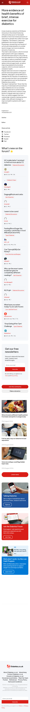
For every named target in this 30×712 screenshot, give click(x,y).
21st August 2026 (7, 421)
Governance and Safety (9, 678)
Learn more (8, 572)
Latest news (15, 474)
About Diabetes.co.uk (11, 672)
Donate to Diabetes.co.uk (15, 676)
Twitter (6, 134)
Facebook (7, 132)
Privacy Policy (14, 375)
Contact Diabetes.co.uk (15, 674)
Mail (5, 141)
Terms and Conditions (15, 682)
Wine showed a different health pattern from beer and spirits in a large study (15, 416)
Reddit (6, 139)
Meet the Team (23, 678)
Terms (6, 375)
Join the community (15, 387)
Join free (8, 537)
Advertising (22, 672)
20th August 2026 (7, 445)
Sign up (7, 504)
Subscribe (15, 369)
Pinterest (7, 136)
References (13, 680)
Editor (3, 122)
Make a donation (15, 391)
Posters (5, 680)
